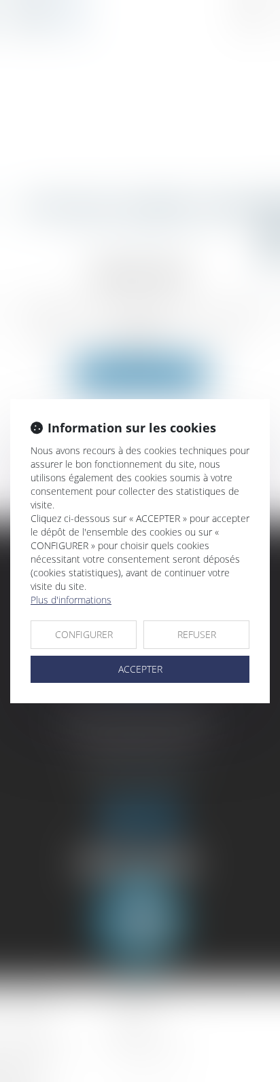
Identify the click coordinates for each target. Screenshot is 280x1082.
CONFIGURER (84, 634)
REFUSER (196, 634)
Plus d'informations (71, 599)
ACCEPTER (140, 669)
